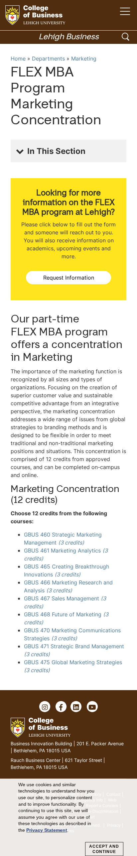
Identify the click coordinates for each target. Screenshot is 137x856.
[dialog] (68, 817)
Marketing (83, 58)
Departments (48, 58)
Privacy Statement (46, 830)
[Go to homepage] (35, 15)
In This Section (56, 151)
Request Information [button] (68, 277)
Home (18, 58)
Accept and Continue (104, 849)
